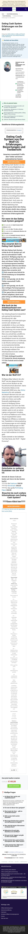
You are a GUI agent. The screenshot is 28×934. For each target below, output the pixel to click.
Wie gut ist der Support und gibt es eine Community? (14, 835)
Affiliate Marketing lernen (7, 908)
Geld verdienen (11, 34)
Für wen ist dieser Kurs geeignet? (15, 807)
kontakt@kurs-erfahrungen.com (15, 852)
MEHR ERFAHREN (14, 786)
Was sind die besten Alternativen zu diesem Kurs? (14, 826)
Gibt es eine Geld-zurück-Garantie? (12, 816)
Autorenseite (14, 718)
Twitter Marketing (6, 15)
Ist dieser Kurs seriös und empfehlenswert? (12, 797)
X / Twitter (14, 717)
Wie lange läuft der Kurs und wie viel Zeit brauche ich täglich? (14, 821)
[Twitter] (16, 770)
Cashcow (13, 483)
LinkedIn (14, 713)
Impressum (3, 912)
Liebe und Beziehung (7, 35)
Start (3, 14)
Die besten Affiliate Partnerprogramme (10, 914)
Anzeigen (19, 130)
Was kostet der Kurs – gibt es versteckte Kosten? (13, 811)
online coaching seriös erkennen (8, 869)
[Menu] (2, 9)
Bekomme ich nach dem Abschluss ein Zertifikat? (12, 831)
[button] (14, 797)
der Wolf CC (14, 375)
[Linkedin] (12, 770)
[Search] (25, 9)
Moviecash (11, 486)
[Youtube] (14, 770)
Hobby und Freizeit (20, 34)
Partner (3, 916)
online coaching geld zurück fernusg (9, 871)
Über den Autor (4, 918)
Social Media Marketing (12, 14)
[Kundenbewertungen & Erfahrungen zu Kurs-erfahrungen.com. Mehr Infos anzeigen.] (14, 886)
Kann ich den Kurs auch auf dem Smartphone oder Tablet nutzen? (14, 840)
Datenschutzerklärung (6, 910)
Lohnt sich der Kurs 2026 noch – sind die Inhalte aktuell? (14, 845)
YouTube (14, 715)
